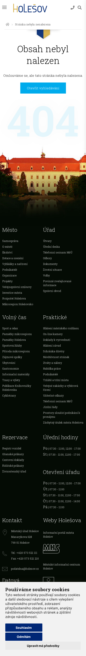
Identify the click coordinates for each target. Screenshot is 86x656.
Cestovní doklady (13, 460)
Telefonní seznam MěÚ (57, 252)
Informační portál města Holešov (58, 534)
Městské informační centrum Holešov (61, 566)
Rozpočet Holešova (14, 298)
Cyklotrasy (9, 395)
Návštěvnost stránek (56, 357)
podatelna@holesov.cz (25, 568)
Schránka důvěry (53, 351)
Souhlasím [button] (24, 627)
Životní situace (52, 269)
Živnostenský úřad (14, 471)
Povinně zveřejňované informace (57, 283)
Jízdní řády (50, 407)
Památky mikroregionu (17, 334)
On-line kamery (53, 334)
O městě (7, 246)
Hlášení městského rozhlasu (61, 328)
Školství (7, 252)
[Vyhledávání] (80, 7)
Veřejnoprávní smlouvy (17, 287)
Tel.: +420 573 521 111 (24, 552)
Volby (46, 275)
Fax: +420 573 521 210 (25, 558)
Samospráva (10, 241)
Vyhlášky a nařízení (15, 264)
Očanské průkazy (13, 454)
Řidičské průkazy (13, 465)
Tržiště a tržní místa (56, 380)
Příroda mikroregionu (16, 351)
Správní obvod (52, 291)
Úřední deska (51, 246)
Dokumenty (50, 264)
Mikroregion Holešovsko (17, 304)
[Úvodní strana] (7, 24)
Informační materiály (16, 374)
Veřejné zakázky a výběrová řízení (60, 387)
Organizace (9, 275)
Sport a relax (10, 328)
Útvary (47, 241)
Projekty (7, 281)
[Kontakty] (73, 7)
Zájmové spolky (12, 357)
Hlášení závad (52, 345)
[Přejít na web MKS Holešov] (63, 548)
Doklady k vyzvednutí (56, 339)
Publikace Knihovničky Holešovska (16, 387)
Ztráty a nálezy (52, 362)
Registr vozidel (11, 448)
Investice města (12, 292)
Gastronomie (10, 368)
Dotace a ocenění (12, 258)
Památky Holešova (14, 339)
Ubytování (8, 362)
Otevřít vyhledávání (43, 88)
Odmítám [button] (24, 637)
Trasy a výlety (11, 380)
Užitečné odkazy (53, 395)
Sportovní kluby (12, 345)
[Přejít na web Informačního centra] (63, 581)
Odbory (47, 258)
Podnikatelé (9, 269)
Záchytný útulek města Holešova (63, 422)
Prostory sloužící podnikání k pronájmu (61, 414)
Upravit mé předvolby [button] (43, 646)
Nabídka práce (52, 368)
